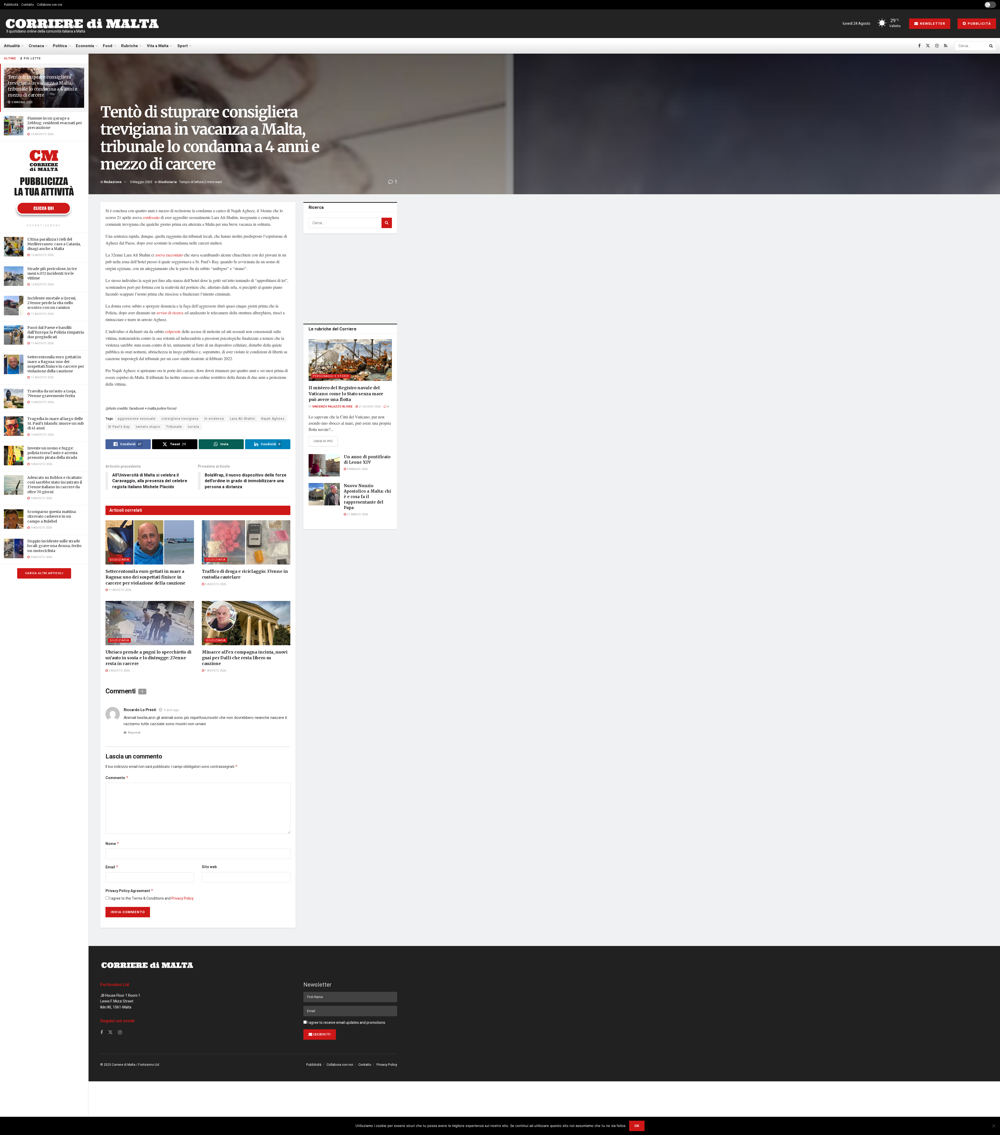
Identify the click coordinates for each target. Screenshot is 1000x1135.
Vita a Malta (157, 46)
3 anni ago (171, 710)
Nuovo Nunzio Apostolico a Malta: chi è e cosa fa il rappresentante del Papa (367, 496)
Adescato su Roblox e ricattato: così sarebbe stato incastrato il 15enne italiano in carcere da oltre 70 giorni (54, 484)
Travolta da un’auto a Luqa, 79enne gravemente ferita (51, 393)
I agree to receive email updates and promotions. (346, 1022)
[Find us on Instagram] (937, 46)
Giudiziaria (167, 181)
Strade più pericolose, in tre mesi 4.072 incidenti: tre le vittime (52, 273)
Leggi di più (326, 441)
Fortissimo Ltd (114, 985)
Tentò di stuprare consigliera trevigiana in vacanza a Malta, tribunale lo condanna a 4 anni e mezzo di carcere (42, 86)
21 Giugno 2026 (369, 406)
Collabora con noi (49, 4)
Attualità (12, 46)
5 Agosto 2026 (119, 670)
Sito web (209, 867)
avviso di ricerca (170, 312)
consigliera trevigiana (179, 418)
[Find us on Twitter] (928, 46)
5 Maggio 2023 (141, 181)
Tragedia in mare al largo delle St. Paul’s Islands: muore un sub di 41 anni (55, 423)
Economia (85, 46)
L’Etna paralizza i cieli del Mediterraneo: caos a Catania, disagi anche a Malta (54, 244)
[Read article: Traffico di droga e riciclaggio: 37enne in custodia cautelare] (246, 542)
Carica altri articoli (44, 573)
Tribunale (174, 426)
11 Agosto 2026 (119, 590)
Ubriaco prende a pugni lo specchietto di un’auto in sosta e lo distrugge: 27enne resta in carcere (148, 657)
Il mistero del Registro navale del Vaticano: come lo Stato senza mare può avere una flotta (346, 393)
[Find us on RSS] (945, 46)
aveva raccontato (169, 255)
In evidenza (214, 418)
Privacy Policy (182, 898)
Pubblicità (11, 4)
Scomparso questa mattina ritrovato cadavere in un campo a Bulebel (51, 516)
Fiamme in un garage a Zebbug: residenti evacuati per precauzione (54, 123)
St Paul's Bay (119, 426)
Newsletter (932, 23)
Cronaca (36, 46)
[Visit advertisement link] (44, 183)
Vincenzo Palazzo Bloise (332, 406)
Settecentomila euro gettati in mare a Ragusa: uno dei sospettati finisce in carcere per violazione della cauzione (55, 364)
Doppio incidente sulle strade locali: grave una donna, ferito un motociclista (54, 546)
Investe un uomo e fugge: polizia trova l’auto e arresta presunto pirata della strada (52, 453)
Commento (117, 778)
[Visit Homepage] (82, 24)
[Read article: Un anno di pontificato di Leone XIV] (324, 465)
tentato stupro (148, 426)
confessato (151, 217)
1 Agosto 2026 (215, 670)
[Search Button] (991, 46)
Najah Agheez (273, 418)
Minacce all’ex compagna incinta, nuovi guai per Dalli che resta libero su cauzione (245, 657)
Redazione (113, 181)
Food (107, 46)
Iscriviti (322, 1034)
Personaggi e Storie (331, 376)
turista (193, 426)
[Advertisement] (350, 277)
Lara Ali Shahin (242, 418)
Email (111, 867)
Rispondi (134, 732)
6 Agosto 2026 (215, 584)
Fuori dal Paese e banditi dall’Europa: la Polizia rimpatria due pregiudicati (55, 332)
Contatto (27, 4)
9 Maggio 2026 (357, 469)
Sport (182, 46)
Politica (60, 46)
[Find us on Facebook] (919, 46)
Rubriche (129, 46)
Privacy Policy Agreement (129, 891)
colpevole (173, 331)
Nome (112, 843)
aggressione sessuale (136, 418)
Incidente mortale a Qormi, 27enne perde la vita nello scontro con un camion (51, 303)
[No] (993, 1125)
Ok (636, 1125)
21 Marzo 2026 (357, 514)
